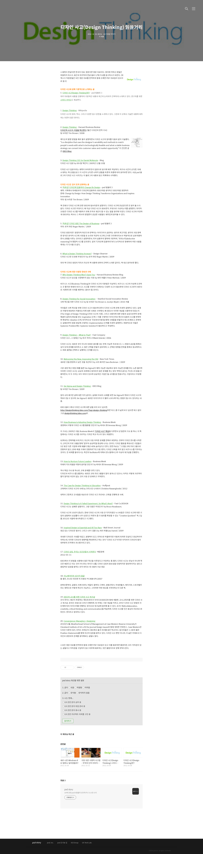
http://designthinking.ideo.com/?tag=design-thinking (83, 410)
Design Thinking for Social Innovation (78, 298)
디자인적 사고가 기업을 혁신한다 (73, 130)
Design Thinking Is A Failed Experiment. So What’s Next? (88, 503)
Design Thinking (69, 110)
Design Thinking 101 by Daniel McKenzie (80, 160)
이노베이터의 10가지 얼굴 (74, 575)
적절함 (83, 687)
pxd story (68, 789)
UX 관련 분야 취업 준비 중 (74, 706)
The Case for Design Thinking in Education (82, 485)
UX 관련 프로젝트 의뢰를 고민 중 (77, 714)
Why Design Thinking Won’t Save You (78, 274)
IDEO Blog (67, 151)
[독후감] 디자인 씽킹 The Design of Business (80, 223)
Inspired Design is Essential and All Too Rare (83, 527)
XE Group (74, 843)
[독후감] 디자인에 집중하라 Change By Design (81, 187)
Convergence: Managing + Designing (79, 621)
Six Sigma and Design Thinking (77, 386)
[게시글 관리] (71, 667)
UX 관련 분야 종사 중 (72, 710)
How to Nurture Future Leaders (77, 461)
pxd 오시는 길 (62, 843)
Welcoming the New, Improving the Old (81, 359)
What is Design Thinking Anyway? (77, 253)
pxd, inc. (50, 843)
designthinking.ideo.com (75, 413)
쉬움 (80, 687)
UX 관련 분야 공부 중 (72, 702)
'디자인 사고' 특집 (102, 431)
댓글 (63, 780)
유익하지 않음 (84, 692)
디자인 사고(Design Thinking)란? (76, 92)
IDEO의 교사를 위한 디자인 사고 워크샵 (79, 596)
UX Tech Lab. (87, 843)
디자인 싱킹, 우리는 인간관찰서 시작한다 (80, 551)
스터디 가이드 (65, 99)
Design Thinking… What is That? (76, 334)
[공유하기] (68, 667)
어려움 (87, 687)
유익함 (80, 692)
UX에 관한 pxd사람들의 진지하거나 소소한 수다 (80, 792)
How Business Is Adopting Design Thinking (82, 422)
